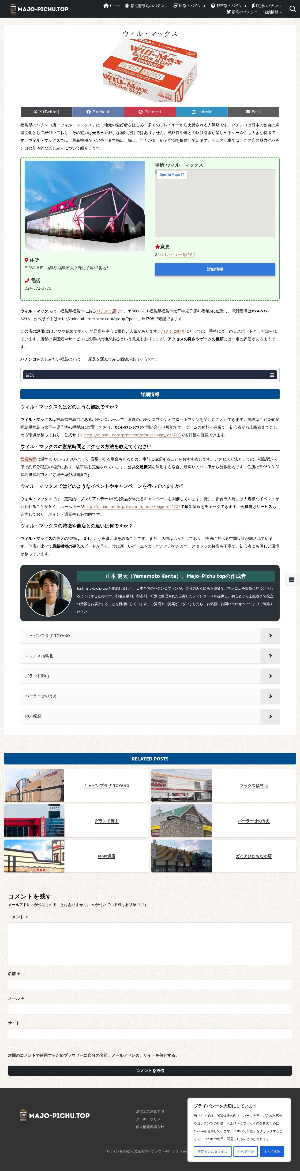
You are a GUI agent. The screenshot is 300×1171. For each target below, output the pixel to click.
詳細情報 (215, 269)
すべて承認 (272, 1151)
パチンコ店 (106, 311)
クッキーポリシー (150, 1119)
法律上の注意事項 (150, 1111)
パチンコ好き (173, 331)
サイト (14, 1023)
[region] (239, 1130)
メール (16, 998)
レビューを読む (180, 254)
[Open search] (292, 9)
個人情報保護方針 (150, 1127)
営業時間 (28, 459)
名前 (14, 973)
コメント (18, 916)
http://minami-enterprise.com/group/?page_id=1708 (132, 435)
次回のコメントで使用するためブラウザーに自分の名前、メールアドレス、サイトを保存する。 (93, 1055)
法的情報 (270, 12)
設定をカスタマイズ (212, 1151)
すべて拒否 (245, 1151)
